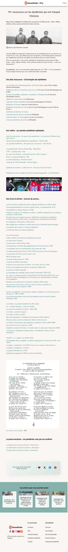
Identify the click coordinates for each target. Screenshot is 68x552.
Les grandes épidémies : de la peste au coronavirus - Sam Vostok (28, 144)
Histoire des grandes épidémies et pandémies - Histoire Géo (27, 141)
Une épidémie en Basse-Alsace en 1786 (19, 210)
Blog (41, 3)
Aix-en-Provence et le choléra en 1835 (19, 325)
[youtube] (18, 531)
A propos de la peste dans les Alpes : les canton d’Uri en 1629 (27, 265)
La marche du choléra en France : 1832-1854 (21, 309)
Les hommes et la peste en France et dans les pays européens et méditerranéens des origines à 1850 (28, 285)
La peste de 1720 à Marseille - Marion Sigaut (21, 162)
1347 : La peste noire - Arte (15, 152)
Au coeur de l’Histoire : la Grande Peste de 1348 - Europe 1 (26, 154)
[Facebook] (50, 468)
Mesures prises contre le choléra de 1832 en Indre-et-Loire (26, 320)
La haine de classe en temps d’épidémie (20, 230)
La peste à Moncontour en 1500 (17, 259)
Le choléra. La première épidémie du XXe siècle (22, 304)
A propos (30, 527)
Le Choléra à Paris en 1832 (15, 314)
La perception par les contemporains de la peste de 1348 (25, 249)
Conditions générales (34, 538)
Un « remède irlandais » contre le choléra (20, 306)
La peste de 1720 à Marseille (16, 270)
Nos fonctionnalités (51, 534)
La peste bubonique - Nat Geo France (19, 160)
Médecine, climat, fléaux (14, 99)
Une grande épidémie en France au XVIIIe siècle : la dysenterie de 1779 (30, 207)
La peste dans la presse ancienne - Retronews (22, 450)
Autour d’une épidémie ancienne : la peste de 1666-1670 (26, 267)
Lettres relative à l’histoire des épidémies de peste (23, 238)
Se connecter (49, 531)
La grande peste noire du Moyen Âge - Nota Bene (23, 149)
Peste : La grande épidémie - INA (17, 157)
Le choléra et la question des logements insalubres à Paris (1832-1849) (30, 322)
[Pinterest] (55, 468)
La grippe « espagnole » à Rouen (17, 348)
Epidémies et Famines (13, 104)
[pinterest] (13, 531)
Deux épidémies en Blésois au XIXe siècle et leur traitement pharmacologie (32, 224)
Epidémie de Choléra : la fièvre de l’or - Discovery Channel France (28, 168)
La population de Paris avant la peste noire (21, 254)
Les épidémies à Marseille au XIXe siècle (20, 222)
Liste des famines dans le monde (17, 114)
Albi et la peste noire (13, 257)
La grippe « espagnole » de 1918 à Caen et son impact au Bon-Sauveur (31, 345)
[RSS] (21, 531)
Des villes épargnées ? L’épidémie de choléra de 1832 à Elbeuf (28, 317)
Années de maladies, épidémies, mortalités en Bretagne (25, 95)
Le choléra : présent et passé (16, 312)
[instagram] (16, 531)
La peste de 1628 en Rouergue (17, 262)
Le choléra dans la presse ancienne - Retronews (22, 448)
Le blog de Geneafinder (52, 541)
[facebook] (10, 531)
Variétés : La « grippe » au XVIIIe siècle (19, 338)
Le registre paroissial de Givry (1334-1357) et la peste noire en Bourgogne (31, 251)
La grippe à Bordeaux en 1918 (16, 350)
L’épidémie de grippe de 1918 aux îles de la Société (24, 353)
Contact (30, 541)
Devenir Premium (50, 538)
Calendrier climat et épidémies (16, 102)
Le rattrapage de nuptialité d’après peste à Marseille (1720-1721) (28, 273)
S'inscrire (48, 527)
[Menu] (31, 3)
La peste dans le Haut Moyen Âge (18, 243)
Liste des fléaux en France (15, 117)
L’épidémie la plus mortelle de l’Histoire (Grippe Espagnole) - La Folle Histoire (32, 173)
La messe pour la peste (14, 241)
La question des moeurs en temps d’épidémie (22, 227)
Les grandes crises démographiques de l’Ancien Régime (25, 85)
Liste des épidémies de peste (16, 120)
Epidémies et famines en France (17, 107)
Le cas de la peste (12, 235)
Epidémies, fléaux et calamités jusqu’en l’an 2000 (23, 90)
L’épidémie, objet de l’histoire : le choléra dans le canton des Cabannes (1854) (33, 328)
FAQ (29, 531)
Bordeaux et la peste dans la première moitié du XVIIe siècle (27, 282)
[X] (44, 468)
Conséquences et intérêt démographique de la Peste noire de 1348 (29, 246)
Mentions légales (33, 534)
